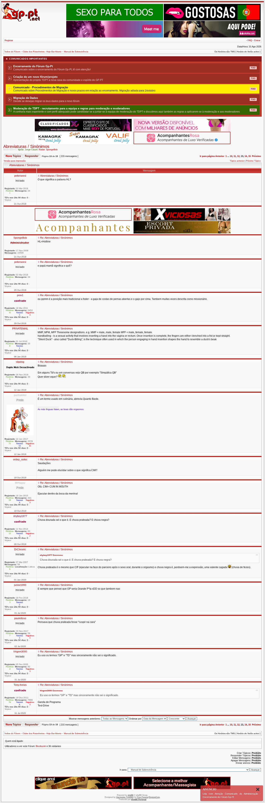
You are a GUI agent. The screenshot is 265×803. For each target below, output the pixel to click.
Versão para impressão (15, 161)
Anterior (219, 156)
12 (238, 156)
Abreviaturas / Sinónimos (26, 146)
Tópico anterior (237, 161)
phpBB (130, 795)
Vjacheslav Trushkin (125, 797)
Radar (42, 149)
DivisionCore (154, 797)
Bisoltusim (41, 746)
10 (231, 156)
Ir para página (207, 156)
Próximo (256, 156)
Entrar (257, 40)
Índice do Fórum (12, 51)
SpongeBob (52, 149)
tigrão (21, 149)
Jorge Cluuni (31, 149)
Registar (9, 40)
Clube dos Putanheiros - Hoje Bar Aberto (42, 51)
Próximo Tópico (253, 161)
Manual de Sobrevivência (76, 51)
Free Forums (142, 797)
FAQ (250, 40)
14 (246, 156)
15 (249, 156)
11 (235, 156)
